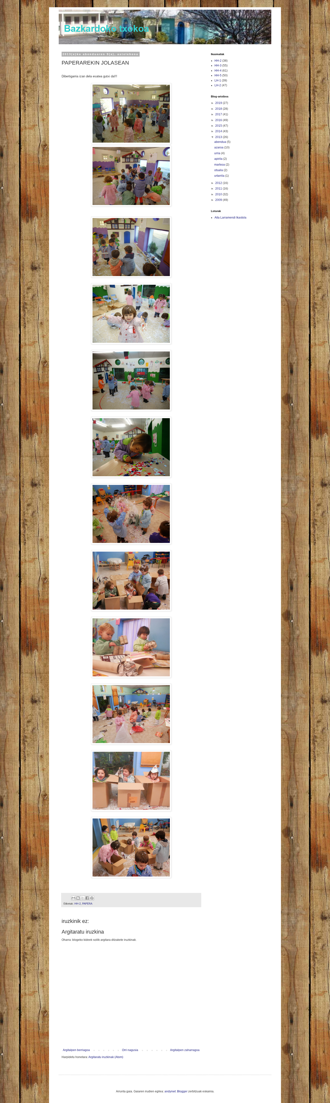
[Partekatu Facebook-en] (87, 898)
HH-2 (77, 903)
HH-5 (218, 75)
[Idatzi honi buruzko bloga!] (78, 898)
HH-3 (218, 65)
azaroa (219, 147)
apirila (218, 159)
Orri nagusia (130, 1050)
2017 (219, 114)
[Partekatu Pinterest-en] (91, 898)
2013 (219, 137)
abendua (220, 142)
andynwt (170, 1091)
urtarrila (219, 175)
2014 (219, 131)
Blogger (182, 1091)
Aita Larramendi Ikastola (230, 217)
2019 (219, 103)
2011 (219, 188)
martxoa (220, 164)
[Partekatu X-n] (82, 898)
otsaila (219, 170)
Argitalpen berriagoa (76, 1050)
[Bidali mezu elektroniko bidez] (73, 898)
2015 (219, 125)
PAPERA (87, 903)
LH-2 (218, 85)
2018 (219, 108)
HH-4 (218, 70)
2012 (219, 183)
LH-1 (218, 80)
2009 (219, 200)
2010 (219, 194)
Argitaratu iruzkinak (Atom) (105, 1057)
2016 (219, 120)
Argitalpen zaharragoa (185, 1050)
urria (217, 153)
